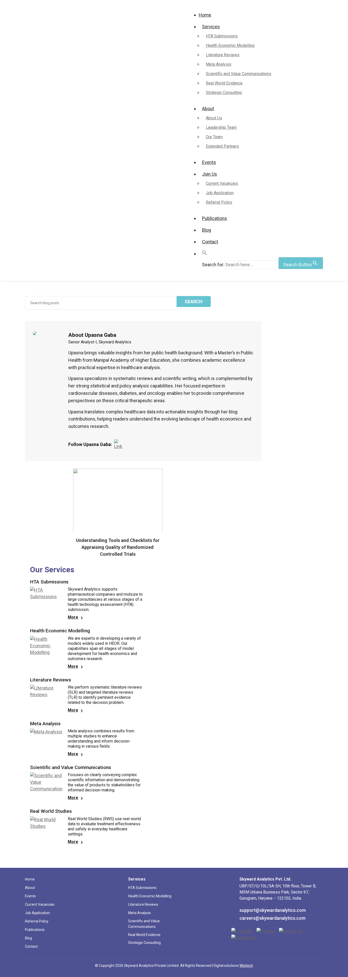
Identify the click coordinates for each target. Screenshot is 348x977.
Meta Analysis (218, 64)
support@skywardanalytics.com (272, 910)
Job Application (220, 192)
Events (209, 162)
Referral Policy (219, 202)
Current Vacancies (222, 183)
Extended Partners (222, 146)
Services (211, 26)
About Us (214, 118)
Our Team (214, 136)
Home (205, 15)
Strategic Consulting (224, 92)
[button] (204, 253)
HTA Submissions (222, 36)
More (73, 617)
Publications (214, 218)
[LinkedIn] (119, 444)
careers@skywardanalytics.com (272, 918)
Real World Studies (51, 811)
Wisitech (246, 966)
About (208, 108)
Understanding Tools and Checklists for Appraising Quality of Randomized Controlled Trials (117, 547)
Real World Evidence (224, 83)
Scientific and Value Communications (238, 73)
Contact (210, 241)
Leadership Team (221, 127)
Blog (206, 230)
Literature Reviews (222, 54)
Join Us (209, 174)
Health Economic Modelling (230, 45)
